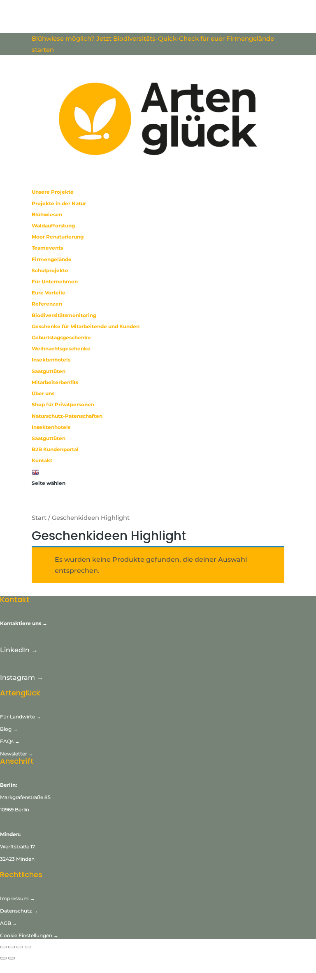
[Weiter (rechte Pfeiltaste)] (11, 958)
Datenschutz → (19, 911)
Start (39, 517)
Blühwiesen (47, 214)
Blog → (9, 729)
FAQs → (10, 741)
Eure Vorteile (48, 293)
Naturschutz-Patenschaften (67, 416)
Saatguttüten (48, 371)
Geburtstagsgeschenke (61, 337)
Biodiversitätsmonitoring (64, 315)
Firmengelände (52, 259)
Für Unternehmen (55, 281)
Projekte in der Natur (59, 203)
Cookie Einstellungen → (29, 935)
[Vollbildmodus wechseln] (11, 947)
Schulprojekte (50, 270)
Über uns (43, 393)
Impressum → (17, 898)
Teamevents (47, 248)
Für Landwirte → (20, 717)
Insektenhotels (51, 360)
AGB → (8, 923)
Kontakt (42, 460)
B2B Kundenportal (55, 449)
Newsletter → (16, 754)
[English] (36, 471)
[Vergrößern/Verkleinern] (3, 947)
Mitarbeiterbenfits (55, 382)
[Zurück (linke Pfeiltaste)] (3, 958)
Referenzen (47, 304)
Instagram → (21, 677)
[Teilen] (19, 947)
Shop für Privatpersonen (63, 404)
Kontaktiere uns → (23, 623)
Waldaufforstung (53, 225)
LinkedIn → (19, 650)
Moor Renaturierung (58, 237)
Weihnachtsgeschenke (61, 348)
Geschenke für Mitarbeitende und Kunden (85, 326)
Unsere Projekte (53, 192)
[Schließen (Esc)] (28, 947)
